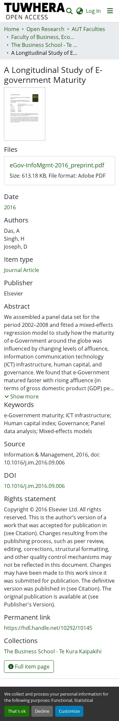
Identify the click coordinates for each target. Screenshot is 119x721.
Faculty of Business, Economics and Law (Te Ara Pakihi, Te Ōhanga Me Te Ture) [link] (44, 37)
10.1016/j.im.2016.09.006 (34, 486)
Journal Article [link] (21, 270)
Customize (69, 711)
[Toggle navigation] (110, 11)
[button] (34, 11)
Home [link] (11, 29)
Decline (42, 711)
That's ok (17, 711)
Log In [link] (93, 11)
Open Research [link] (45, 29)
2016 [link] (10, 207)
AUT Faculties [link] (88, 29)
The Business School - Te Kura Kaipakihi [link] (44, 45)
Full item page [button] (32, 666)
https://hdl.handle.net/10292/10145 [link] (48, 628)
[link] (59, 165)
